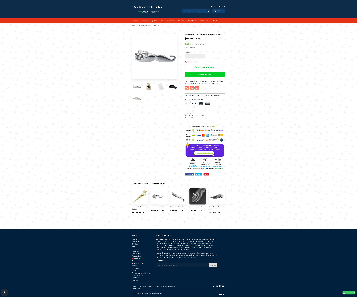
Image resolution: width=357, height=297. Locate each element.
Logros (150, 286)
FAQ (139, 286)
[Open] (4, 292)
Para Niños (135, 278)
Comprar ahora (204, 75)
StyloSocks (154, 21)
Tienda (144, 286)
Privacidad (171, 286)
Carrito (220, 11)
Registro (213, 265)
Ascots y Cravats (137, 261)
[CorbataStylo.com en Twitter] (213, 286)
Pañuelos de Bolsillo (138, 263)
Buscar (134, 286)
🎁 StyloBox (136, 258)
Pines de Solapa (204, 21)
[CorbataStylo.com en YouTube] (223, 286)
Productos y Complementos (141, 273)
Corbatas (135, 21)
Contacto (135, 280)
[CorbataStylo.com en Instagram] (220, 286)
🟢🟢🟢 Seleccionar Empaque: (194, 44)
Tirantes (134, 266)
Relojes (134, 270)
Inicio (133, 25)
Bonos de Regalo (137, 275)
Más (214, 21)
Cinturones (135, 268)
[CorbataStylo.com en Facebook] (217, 286)
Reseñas (156, 286)
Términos (164, 286)
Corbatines (144, 21)
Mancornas (171, 21)
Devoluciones (136, 288)
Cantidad (187, 53)
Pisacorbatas (192, 21)
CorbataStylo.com (142, 293)
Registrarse (221, 6)
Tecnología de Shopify (156, 293)
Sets (162, 21)
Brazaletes (181, 21)
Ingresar (213, 6)
